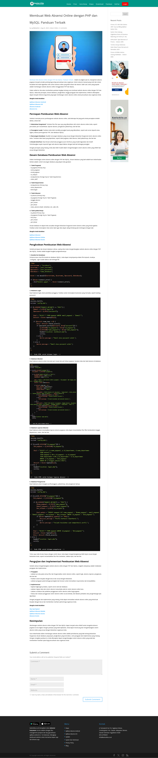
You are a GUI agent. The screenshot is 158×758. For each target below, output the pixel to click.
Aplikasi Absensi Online (37, 237)
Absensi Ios (33, 109)
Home (69, 4)
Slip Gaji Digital (35, 609)
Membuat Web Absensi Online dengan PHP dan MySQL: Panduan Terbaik (51, 80)
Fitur (75, 4)
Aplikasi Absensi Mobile (37, 611)
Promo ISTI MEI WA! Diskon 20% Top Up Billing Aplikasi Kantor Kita (119, 27)
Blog (67, 746)
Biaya (91, 4)
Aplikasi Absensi (35, 235)
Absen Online (54, 28)
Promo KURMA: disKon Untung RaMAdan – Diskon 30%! (119, 54)
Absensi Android (35, 106)
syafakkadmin (35, 28)
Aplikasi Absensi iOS (71, 734)
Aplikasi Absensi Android (38, 102)
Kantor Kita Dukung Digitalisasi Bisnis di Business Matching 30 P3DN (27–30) (119, 34)
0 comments (63, 28)
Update (68, 737)
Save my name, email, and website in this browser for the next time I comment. (55, 695)
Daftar (117, 4)
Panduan (109, 4)
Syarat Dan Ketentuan (72, 740)
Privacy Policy (70, 743)
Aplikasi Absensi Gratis (37, 239)
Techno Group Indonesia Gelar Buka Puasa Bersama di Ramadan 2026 (119, 47)
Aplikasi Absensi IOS (36, 104)
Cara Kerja (83, 4)
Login (125, 4)
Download (99, 4)
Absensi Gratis (34, 616)
